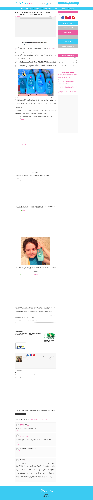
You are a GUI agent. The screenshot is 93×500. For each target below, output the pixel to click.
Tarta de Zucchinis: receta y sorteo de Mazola (49, 341)
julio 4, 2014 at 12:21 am (24, 450)
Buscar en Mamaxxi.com (68, 12)
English (50, 3)
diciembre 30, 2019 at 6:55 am (25, 460)
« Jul (59, 70)
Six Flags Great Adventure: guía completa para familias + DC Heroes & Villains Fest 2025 (68, 91)
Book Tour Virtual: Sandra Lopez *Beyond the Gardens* (21, 334)
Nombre (17, 392)
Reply (18, 430)
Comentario (18, 377)
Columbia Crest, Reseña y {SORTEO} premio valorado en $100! (34, 344)
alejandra (60, 86)
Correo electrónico (19, 398)
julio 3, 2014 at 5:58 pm (24, 425)
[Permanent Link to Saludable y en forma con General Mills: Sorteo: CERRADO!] (20, 345)
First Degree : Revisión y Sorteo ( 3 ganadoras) (35, 334)
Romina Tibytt (53, 16)
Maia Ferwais (22, 424)
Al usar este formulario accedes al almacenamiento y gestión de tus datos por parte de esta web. (36, 410)
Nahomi (59, 83)
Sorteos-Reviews (18, 16)
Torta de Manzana (66, 83)
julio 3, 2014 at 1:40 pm (24, 436)
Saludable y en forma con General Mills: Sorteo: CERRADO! (21, 350)
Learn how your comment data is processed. (40, 419)
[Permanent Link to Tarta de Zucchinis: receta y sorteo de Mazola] (50, 336)
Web (16, 404)
